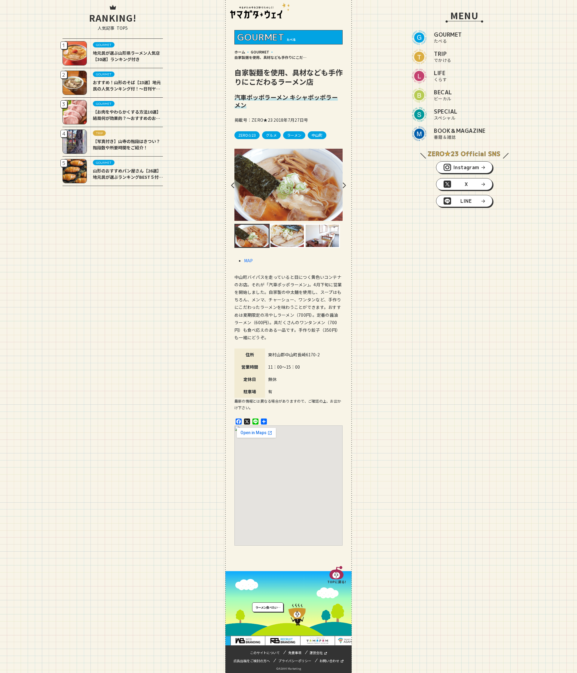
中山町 (317, 135)
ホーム (239, 51)
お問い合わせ (329, 660)
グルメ (271, 135)
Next (344, 185)
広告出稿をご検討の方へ (252, 660)
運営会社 (316, 652)
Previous (233, 185)
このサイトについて (265, 652)
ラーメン (294, 135)
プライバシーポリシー (294, 660)
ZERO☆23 (247, 135)
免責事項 (294, 652)
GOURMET (260, 51)
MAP (248, 260)
